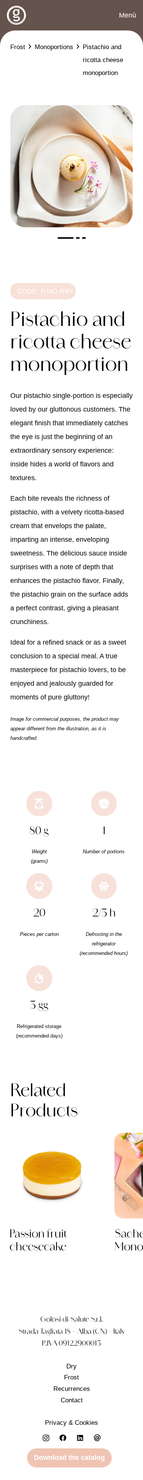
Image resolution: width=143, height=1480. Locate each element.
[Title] (97, 1437)
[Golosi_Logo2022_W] (16, 15)
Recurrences (71, 1388)
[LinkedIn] (80, 1437)
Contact (72, 1400)
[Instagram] (46, 1437)
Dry (71, 1366)
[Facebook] (63, 1437)
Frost (71, 1377)
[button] (121, 15)
